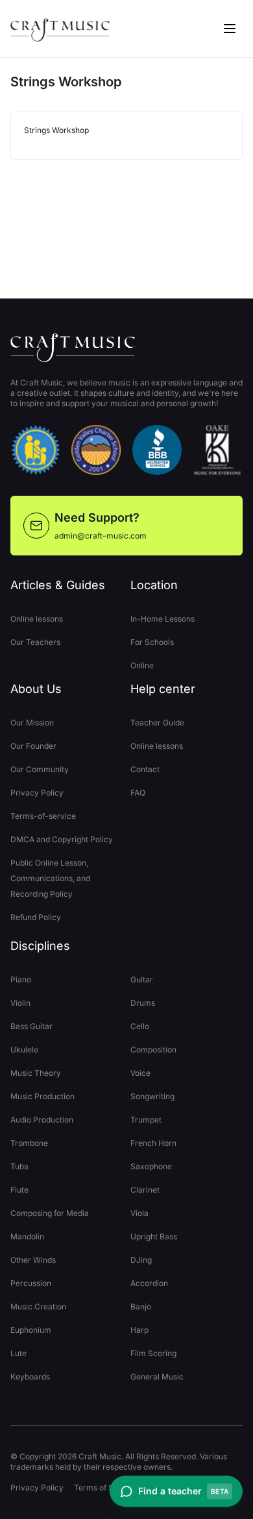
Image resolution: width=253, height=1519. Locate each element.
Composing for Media (49, 1213)
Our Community (39, 769)
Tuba (19, 1166)
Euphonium (30, 1330)
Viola (139, 1213)
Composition (153, 1049)
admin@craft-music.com (100, 536)
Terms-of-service (43, 816)
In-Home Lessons (162, 619)
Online (142, 665)
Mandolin (27, 1236)
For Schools (152, 642)
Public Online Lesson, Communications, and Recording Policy (50, 878)
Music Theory (35, 1073)
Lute (18, 1353)
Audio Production (41, 1119)
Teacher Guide (157, 722)
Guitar (141, 979)
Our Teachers (35, 642)
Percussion (30, 1283)
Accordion (149, 1283)
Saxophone (151, 1166)
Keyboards (30, 1376)
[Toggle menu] (230, 29)
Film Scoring (153, 1353)
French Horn (153, 1143)
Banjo (140, 1306)
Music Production (42, 1096)
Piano (20, 979)
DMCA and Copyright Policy (61, 839)
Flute (19, 1190)
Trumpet (146, 1119)
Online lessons (36, 619)
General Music (157, 1376)
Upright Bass (153, 1236)
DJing (141, 1260)
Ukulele (24, 1049)
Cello (139, 1026)
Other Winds (33, 1260)
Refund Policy (35, 917)
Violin (20, 1003)
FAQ (137, 792)
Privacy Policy (37, 792)
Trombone (29, 1143)
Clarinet (145, 1190)
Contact (145, 769)
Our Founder (33, 746)
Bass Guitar (31, 1026)
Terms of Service (105, 1487)
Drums (142, 1003)
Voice (140, 1073)
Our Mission (32, 722)
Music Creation (38, 1306)
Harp (139, 1330)
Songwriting (152, 1096)
